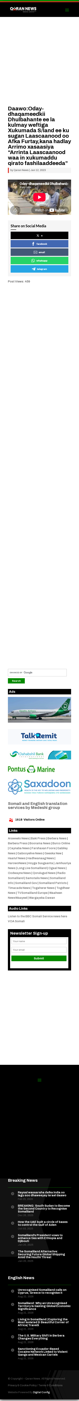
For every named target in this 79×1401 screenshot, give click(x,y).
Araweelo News (18, 838)
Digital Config (41, 1392)
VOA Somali (16, 921)
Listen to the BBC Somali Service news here (37, 916)
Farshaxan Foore (43, 848)
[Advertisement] (39, 66)
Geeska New (53, 853)
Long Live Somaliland (32, 868)
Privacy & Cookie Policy (22, 1385)
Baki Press (38, 838)
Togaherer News (43, 887)
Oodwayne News (19, 873)
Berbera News (57, 838)
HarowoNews (17, 863)
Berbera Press (18, 843)
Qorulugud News (44, 873)
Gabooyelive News (30, 853)
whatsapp (41, 260)
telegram (42, 268)
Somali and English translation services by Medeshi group (37, 805)
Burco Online (61, 843)
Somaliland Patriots (53, 883)
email (42, 252)
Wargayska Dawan (42, 897)
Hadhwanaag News (40, 858)
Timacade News (19, 887)
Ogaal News (57, 868)
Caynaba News (19, 848)
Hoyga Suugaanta (40, 863)
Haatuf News (17, 858)
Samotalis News (37, 878)
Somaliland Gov (26, 883)
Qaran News (21, 170)
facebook (42, 243)
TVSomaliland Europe (32, 892)
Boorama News (40, 843)
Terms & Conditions (50, 1385)
